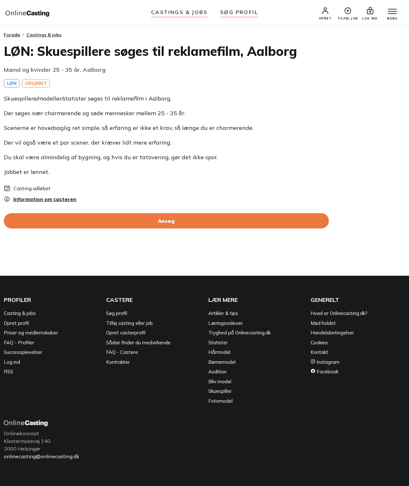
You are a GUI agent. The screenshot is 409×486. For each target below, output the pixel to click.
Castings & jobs (179, 12)
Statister (218, 343)
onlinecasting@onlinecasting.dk (41, 456)
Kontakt (319, 352)
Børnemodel (221, 362)
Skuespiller (220, 391)
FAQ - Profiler (19, 343)
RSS (8, 372)
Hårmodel (219, 352)
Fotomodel (220, 401)
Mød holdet (323, 323)
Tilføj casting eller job (129, 323)
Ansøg (166, 221)
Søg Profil (239, 12)
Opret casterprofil (125, 333)
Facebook (326, 372)
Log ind (12, 362)
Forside (12, 35)
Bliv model (219, 381)
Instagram (327, 362)
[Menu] (392, 11)
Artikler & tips (223, 313)
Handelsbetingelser (332, 333)
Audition (217, 372)
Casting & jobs (20, 313)
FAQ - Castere (122, 352)
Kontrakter (118, 362)
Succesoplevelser (23, 352)
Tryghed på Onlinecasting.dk (239, 333)
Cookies (319, 343)
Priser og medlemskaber (31, 333)
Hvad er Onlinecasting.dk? (339, 313)
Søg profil (116, 313)
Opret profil (16, 323)
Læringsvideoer (225, 323)
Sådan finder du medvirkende (138, 343)
